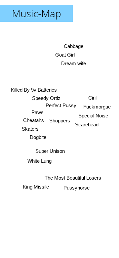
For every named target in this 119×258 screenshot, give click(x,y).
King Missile (36, 187)
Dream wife (73, 63)
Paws (37, 112)
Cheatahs (33, 120)
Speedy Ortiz (46, 98)
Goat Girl (65, 54)
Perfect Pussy (61, 105)
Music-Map (36, 13)
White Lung (39, 161)
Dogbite (38, 137)
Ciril (93, 98)
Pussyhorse (76, 188)
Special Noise (93, 116)
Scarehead (87, 124)
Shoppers (59, 120)
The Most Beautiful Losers (72, 178)
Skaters (30, 129)
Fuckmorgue (97, 107)
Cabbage (73, 46)
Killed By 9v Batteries (34, 90)
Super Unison (50, 151)
